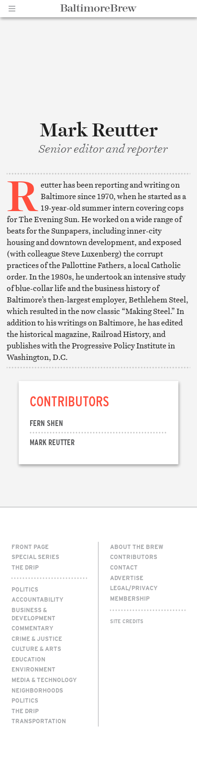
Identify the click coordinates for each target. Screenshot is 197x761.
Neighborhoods (37, 690)
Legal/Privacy (134, 588)
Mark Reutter (52, 442)
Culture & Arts (36, 648)
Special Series (35, 556)
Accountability (37, 599)
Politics (24, 589)
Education (28, 659)
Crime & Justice (36, 638)
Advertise (126, 578)
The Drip (25, 567)
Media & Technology (44, 679)
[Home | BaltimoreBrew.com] (98, 8)
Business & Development (33, 614)
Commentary (32, 628)
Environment (33, 669)
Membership (130, 598)
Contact (124, 567)
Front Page (30, 546)
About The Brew (137, 546)
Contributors (133, 556)
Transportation (38, 721)
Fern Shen (46, 423)
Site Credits (126, 621)
